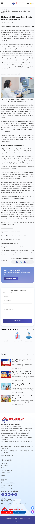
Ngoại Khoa (28, 341)
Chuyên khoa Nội (17, 341)
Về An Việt (4, 463)
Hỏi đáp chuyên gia (6, 485)
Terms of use (17, 520)
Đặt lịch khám (12, 278)
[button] (27, 330)
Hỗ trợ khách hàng (6, 488)
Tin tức (3, 468)
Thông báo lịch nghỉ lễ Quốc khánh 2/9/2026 (22, 361)
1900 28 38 (8, 512)
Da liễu (6, 341)
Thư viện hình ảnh (6, 470)
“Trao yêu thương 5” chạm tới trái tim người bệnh (22, 397)
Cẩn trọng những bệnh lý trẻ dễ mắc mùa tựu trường (22, 385)
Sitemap (17, 521)
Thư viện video (5, 473)
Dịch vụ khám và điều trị (8, 483)
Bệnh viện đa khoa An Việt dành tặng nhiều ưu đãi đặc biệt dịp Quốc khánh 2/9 (22, 373)
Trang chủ (4, 9)
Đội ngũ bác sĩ (5, 465)
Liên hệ (3, 475)
